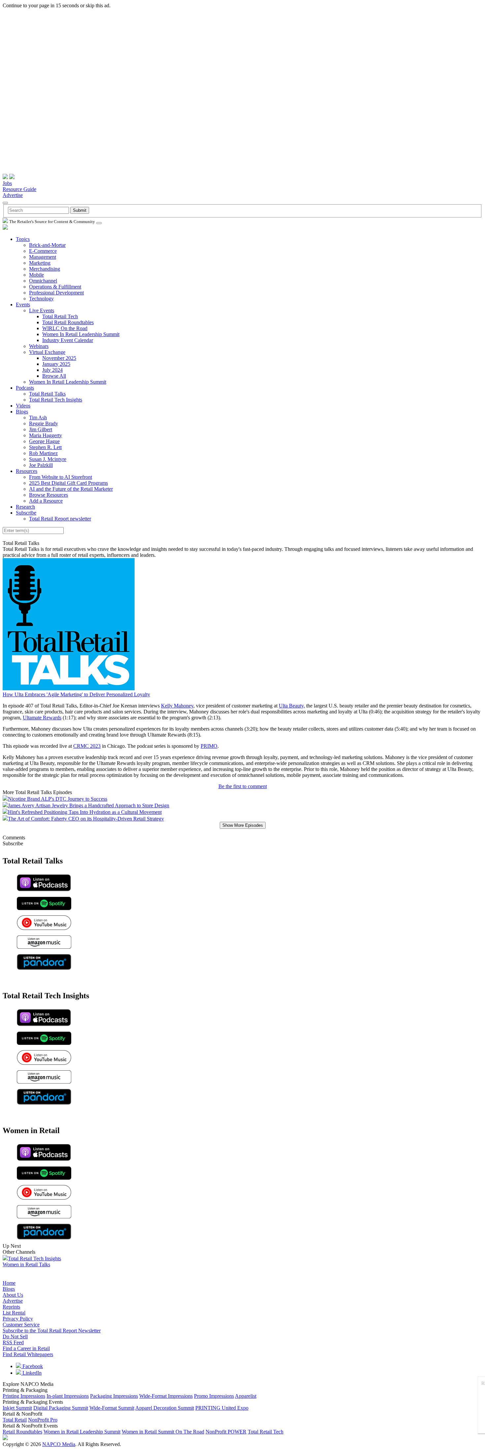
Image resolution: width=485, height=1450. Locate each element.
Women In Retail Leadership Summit (80, 334)
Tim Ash (38, 417)
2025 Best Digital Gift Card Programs (68, 483)
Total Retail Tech (60, 316)
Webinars (38, 346)
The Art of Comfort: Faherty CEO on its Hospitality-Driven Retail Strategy (86, 818)
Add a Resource (46, 501)
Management (42, 257)
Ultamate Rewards (42, 717)
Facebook (32, 1366)
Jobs (7, 183)
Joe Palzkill (41, 465)
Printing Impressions (24, 1396)
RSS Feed (13, 1342)
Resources (26, 471)
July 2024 (52, 370)
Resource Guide (19, 189)
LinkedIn (31, 1373)
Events (23, 304)
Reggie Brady (43, 423)
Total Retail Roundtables (68, 322)
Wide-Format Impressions (166, 1396)
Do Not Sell (15, 1336)
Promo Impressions (214, 1396)
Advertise (13, 195)
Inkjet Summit (17, 1408)
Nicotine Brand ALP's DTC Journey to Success (57, 799)
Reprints (11, 1307)
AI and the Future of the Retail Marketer (71, 489)
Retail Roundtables (22, 1431)
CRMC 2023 (87, 746)
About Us (13, 1295)
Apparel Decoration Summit (164, 1408)
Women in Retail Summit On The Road (163, 1431)
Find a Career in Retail (26, 1348)
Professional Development (56, 292)
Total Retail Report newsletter (60, 518)
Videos (23, 405)
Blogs (22, 411)
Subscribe (26, 512)
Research (25, 507)
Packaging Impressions (114, 1396)
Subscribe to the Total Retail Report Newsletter (52, 1330)
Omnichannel (43, 281)
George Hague (44, 441)
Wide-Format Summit (111, 1408)
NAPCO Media (58, 1444)
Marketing (39, 263)
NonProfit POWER (226, 1431)
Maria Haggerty (45, 435)
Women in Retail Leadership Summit (82, 1431)
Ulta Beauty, (292, 705)
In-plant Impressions (68, 1396)
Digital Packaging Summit (60, 1408)
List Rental (14, 1313)
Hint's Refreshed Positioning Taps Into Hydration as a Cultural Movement (85, 812)
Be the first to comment (242, 786)
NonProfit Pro (42, 1420)
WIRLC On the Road (64, 328)
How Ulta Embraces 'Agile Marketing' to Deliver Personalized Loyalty (76, 694)
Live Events (41, 310)
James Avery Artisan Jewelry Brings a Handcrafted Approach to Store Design (88, 805)
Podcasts (25, 388)
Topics (23, 239)
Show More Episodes (242, 825)
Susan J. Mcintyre (47, 459)
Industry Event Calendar (67, 340)
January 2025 (56, 364)
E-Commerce (43, 251)
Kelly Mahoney (177, 705)
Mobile (36, 275)
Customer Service (21, 1324)
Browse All (54, 376)
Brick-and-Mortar (47, 245)
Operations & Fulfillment (55, 286)
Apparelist (245, 1396)
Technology (41, 298)
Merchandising (44, 269)
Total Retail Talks (47, 394)
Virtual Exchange (47, 352)
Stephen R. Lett (45, 447)
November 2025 (59, 358)
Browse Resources (48, 495)
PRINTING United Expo (221, 1408)
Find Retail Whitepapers (28, 1354)
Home (9, 1283)
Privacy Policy (18, 1318)
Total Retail (15, 1420)
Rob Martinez (43, 453)
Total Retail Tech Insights (55, 399)
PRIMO (209, 746)
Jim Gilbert (40, 429)
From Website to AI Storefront (60, 477)
